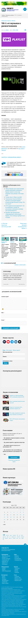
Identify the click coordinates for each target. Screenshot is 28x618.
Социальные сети (18, 560)
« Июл (4, 524)
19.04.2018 (15, 30)
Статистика (17, 572)
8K (3, 538)
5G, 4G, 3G (17, 557)
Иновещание (4, 564)
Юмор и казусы (5, 583)
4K (4, 535)
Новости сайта (18, 577)
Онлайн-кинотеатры (6, 558)
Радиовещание (18, 558)
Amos (11, 535)
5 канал (14, 538)
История (16, 571)
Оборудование (5, 566)
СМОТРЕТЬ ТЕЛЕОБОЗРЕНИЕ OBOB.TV (11, 157)
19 (10, 517)
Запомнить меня (8, 361)
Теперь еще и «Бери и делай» (13, 197)
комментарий (5, 296)
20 (14, 517)
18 (7, 517)
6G (19, 535)
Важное (16, 566)
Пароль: (5, 356)
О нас (15, 575)
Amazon (6, 538)
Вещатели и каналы (6, 20)
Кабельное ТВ (5, 561)
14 (17, 514)
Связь (15, 554)
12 (10, 514)
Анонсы (3, 576)
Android (22, 536)
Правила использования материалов (12, 588)
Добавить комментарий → (21, 264)
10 (4, 514)
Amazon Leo (13, 536)
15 (20, 514)
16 (23, 514)
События (13, 20)
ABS (7, 536)
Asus (17, 538)
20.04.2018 (5, 284)
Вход (4, 350)
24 (4, 519)
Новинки (4, 568)
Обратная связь (18, 580)
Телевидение (4, 554)
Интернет (17, 556)
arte (20, 538)
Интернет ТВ (4, 557)
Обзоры (3, 569)
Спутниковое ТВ (5, 560)
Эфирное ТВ (4, 562)
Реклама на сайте (18, 579)
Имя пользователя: (7, 352)
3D (9, 536)
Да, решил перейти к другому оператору (14, 442)
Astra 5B (18, 536)
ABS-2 (22, 535)
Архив (14, 461)
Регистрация (9, 350)
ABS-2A (7, 535)
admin (7, 30)
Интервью (4, 579)
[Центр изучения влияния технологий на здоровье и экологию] (14, 5)
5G (17, 535)
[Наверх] (25, 545)
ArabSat (14, 535)
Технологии (17, 568)
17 (4, 517)
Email (3, 320)
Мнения (3, 577)
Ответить (22, 284)
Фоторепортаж (5, 580)
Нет (5, 454)
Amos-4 (10, 538)
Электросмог (4, 581)
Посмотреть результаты (14, 460)
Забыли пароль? (16, 350)
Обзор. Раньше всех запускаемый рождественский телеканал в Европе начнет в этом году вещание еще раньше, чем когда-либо (14, 192)
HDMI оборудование (6, 571)
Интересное (4, 575)
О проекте (17, 576)
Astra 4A (4, 536)
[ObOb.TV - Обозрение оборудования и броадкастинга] (9, 9)
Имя (2, 312)
